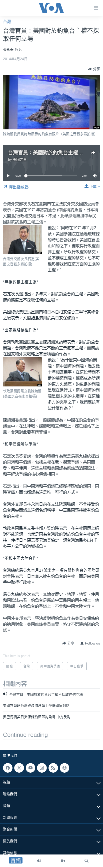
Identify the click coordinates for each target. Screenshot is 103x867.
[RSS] (53, 768)
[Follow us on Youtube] (30, 768)
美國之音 (20, 159)
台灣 (7, 22)
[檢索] (86, 860)
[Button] (94, 69)
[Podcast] (64, 768)
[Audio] (38, 860)
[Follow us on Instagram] (41, 768)
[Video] (62, 860)
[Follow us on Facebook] (7, 768)
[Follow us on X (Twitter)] (19, 768)
